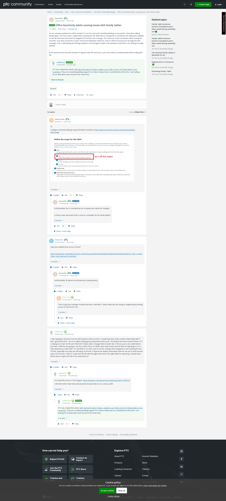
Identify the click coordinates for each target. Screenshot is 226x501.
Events (50, 4)
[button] (203, 4)
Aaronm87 (59, 18)
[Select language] (191, 4)
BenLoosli (66, 297)
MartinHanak (60, 119)
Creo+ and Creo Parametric (81, 12)
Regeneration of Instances (163, 62)
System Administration (160, 34)
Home (49, 12)
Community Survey (223, 23)
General (53, 88)
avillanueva (61, 62)
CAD (67, 12)
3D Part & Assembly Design (104, 12)
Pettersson (59, 240)
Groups (59, 4)
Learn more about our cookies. (155, 485)
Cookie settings (112, 434)
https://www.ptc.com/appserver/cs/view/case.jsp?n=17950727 (106, 380)
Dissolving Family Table (161, 71)
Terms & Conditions (96, 434)
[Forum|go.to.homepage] (18, 4)
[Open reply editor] (96, 104)
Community (58, 12)
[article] (97, 157)
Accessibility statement (128, 434)
